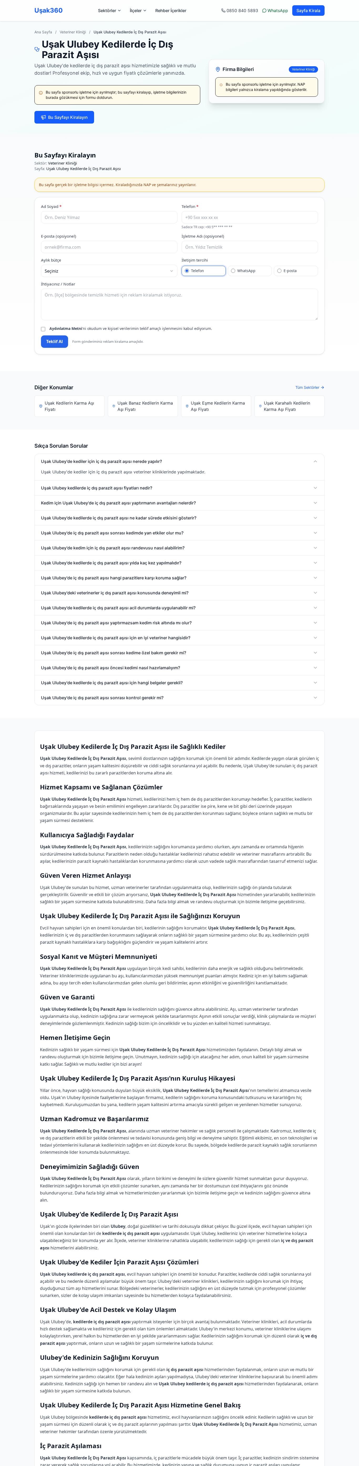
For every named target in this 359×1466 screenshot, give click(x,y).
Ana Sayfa (43, 32)
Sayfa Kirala (308, 10)
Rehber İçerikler (170, 10)
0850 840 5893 (242, 10)
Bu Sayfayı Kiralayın (68, 117)
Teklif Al (54, 341)
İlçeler (136, 10)
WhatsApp (278, 10)
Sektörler (107, 10)
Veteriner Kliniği (73, 32)
